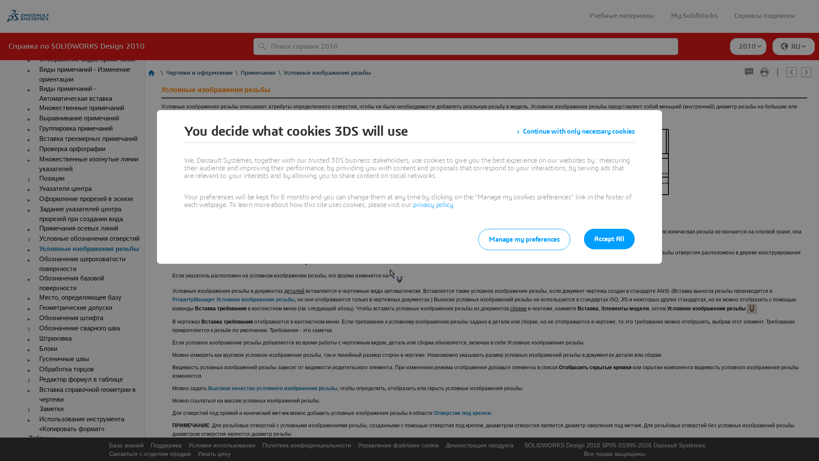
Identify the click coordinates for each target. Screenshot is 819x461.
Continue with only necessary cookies (579, 131)
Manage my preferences (524, 239)
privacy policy (433, 204)
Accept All (609, 239)
